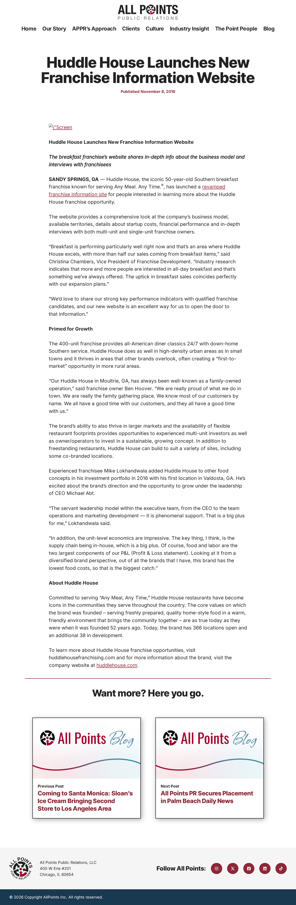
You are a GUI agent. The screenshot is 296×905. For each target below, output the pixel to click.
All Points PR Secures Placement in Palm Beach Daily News (207, 797)
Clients (131, 28)
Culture (155, 28)
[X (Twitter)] (232, 868)
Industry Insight (189, 28)
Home (29, 28)
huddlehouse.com (116, 665)
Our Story (54, 28)
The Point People (236, 28)
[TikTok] (281, 868)
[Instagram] (216, 868)
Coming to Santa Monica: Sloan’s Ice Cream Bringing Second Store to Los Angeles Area (85, 801)
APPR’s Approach (94, 28)
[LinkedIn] (265, 868)
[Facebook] (249, 868)
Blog (269, 28)
